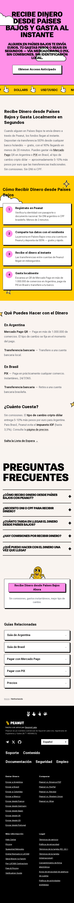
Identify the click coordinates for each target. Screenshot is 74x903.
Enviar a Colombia (14, 791)
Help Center (11, 839)
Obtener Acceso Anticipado (37, 69)
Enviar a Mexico (13, 796)
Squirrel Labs (31, 727)
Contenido (31, 753)
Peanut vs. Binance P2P (50, 782)
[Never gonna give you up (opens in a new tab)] (39, 713)
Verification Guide (14, 873)
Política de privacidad (49, 844)
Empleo (62, 762)
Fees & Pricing (12, 868)
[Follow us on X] (13, 742)
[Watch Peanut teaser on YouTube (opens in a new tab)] (28, 714)
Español (54, 741)
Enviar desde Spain (14, 811)
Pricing (9, 844)
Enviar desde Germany (16, 806)
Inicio (6, 699)
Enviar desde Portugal (16, 825)
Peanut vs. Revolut (47, 791)
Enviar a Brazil (12, 787)
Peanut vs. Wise (46, 801)
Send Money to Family (16, 858)
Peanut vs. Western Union (51, 796)
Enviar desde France (15, 801)
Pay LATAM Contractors (17, 863)
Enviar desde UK (13, 815)
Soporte (12, 753)
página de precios (37, 429)
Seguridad (44, 762)
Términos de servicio (48, 839)
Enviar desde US (13, 820)
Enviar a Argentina (14, 782)
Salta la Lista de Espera (21, 441)
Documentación (18, 762)
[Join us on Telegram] (7, 742)
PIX (35, 155)
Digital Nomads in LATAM (17, 854)
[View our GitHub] (19, 742)
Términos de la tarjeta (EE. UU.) (53, 849)
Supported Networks (15, 849)
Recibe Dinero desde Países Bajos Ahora (37, 587)
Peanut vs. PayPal (47, 787)
